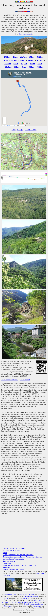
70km (40, 63)
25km (15, 57)
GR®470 (38, 602)
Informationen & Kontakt (11, 551)
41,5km (14, 60)
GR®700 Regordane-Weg (26, 602)
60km (16, 63)
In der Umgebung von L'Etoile (13, 569)
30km (31, 57)
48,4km (31, 60)
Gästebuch (6, 567)
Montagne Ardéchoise (36, 604)
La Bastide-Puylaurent (31, 596)
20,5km (7, 57)
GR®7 (36, 600)
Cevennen (25, 598)
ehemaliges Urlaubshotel (27, 594)
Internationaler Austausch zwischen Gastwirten (19, 565)
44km (22, 60)
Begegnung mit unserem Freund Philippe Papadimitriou (22, 557)
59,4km (7, 63)
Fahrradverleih (25, 380)
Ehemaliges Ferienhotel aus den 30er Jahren (18, 555)
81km (24, 67)
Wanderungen (37, 606)
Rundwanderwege (9, 561)
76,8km (8, 67)
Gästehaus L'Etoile (10, 594)
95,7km (40, 67)
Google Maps (17, 129)
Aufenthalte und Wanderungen (13, 559)
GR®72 (14, 602)
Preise (5, 553)
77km (16, 67)
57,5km (40, 60)
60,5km (24, 63)
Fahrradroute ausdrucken (9, 380)
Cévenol (26, 604)
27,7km (23, 57)
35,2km (40, 57)
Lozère (6, 598)
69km (32, 63)
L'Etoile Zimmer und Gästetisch (14, 548)
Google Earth (31, 129)
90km (31, 67)
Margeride (7, 606)
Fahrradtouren (8, 563)
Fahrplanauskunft (25, 34)
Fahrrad (19, 608)
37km (6, 60)
